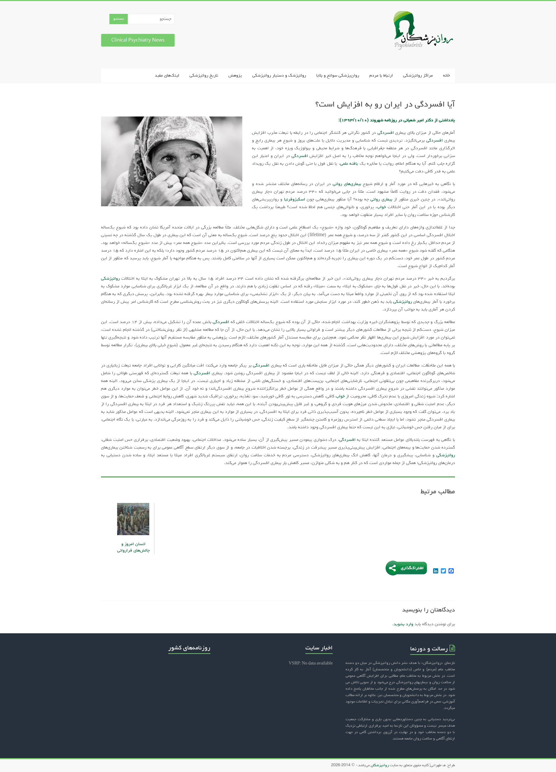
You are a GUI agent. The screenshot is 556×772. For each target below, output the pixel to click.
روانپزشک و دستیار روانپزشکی (279, 75)
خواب (381, 207)
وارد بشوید (403, 624)
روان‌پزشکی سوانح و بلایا (337, 75)
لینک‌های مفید (167, 75)
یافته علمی (349, 163)
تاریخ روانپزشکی (204, 75)
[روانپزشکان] (420, 13)
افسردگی (385, 132)
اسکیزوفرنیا (294, 199)
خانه (446, 75)
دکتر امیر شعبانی (418, 120)
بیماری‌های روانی (347, 184)
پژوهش (235, 75)
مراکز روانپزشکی (418, 75)
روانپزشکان (379, 765)
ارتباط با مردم (381, 75)
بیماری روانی (381, 199)
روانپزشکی (110, 278)
